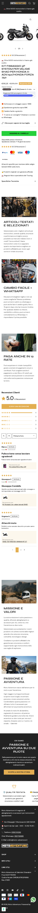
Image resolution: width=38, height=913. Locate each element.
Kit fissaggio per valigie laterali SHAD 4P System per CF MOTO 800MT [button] (15, 504)
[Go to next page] (25, 549)
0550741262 (16, 832)
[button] (34, 3)
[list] (19, 33)
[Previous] (15, 48)
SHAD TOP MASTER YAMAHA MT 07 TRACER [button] (15, 542)
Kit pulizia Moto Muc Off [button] (17, 467)
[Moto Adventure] (18, 3)
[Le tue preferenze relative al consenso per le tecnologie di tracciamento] (4, 909)
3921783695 (19, 836)
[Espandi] (2, 3)
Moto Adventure (14, 904)
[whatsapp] (33, 899)
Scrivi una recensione (19, 406)
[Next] (22, 48)
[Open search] (4, 435)
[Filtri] (9, 435)
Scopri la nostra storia (19, 772)
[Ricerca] (29, 3)
